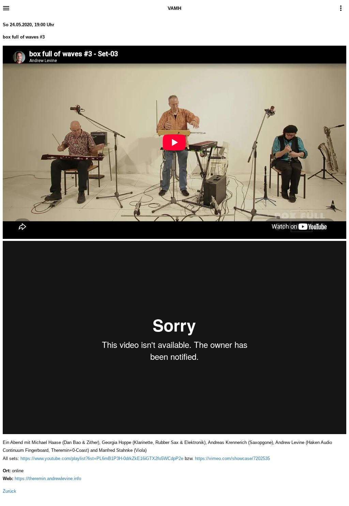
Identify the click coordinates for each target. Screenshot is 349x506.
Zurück (9, 491)
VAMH (174, 8)
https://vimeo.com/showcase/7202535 (232, 458)
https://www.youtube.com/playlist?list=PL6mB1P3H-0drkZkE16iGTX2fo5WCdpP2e (101, 458)
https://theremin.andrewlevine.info (48, 478)
